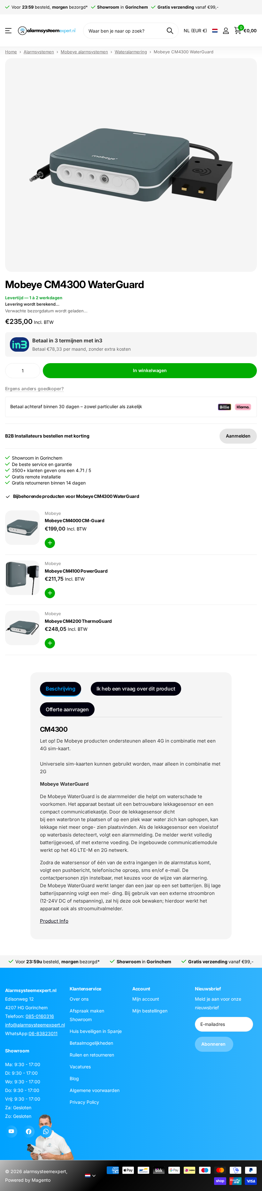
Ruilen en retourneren (92, 1054)
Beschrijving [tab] (60, 688)
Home (11, 51)
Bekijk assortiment (8, 31)
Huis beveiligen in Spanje (96, 1031)
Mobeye (53, 513)
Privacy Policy (84, 1102)
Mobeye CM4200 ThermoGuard (78, 621)
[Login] (226, 31)
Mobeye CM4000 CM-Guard (74, 520)
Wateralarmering (131, 51)
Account (141, 988)
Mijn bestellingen (149, 1010)
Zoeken (170, 31)
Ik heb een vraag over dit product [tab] (135, 688)
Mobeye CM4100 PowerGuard (76, 571)
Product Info (54, 921)
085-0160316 (40, 1016)
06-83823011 (43, 1033)
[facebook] (28, 1132)
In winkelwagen (150, 370)
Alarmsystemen (39, 51)
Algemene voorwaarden (94, 1090)
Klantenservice (85, 988)
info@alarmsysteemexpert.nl (35, 1024)
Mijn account (145, 999)
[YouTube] (11, 1132)
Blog (74, 1078)
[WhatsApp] (46, 1132)
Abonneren (214, 1044)
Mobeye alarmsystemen (84, 51)
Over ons (79, 999)
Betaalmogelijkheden (91, 1043)
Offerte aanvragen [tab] (67, 709)
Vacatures (80, 1066)
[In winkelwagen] (50, 543)
